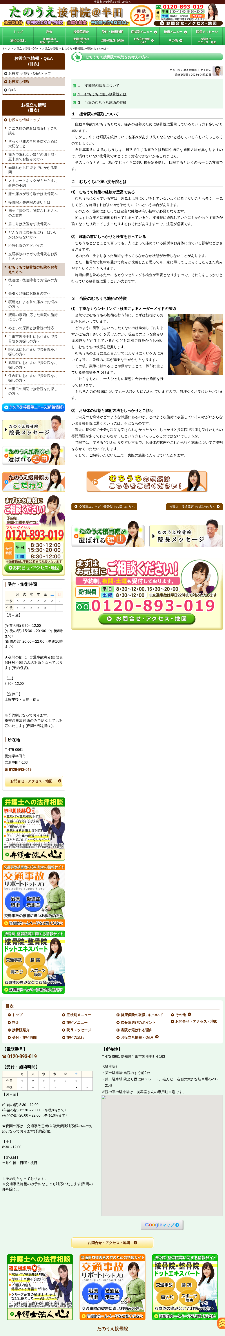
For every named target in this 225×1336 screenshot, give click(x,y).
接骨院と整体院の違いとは (29, 202)
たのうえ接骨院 (112, 1328)
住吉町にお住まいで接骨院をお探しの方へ (33, 378)
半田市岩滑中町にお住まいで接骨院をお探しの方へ (33, 339)
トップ (18, 31)
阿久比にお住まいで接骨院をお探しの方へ (33, 352)
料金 (16, 1022)
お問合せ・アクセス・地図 (31, 781)
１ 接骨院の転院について (98, 85)
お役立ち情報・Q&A (26, 48)
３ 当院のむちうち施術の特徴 (102, 102)
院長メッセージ (79, 1030)
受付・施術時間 (25, 1037)
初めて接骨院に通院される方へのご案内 (33, 213)
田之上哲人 (204, 70)
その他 (181, 1015)
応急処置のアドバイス (26, 245)
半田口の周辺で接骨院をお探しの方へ (33, 391)
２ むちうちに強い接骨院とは (102, 94)
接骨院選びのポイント (138, 1022)
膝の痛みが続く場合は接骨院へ (33, 194)
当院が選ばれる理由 (136, 1030)
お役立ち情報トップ (24, 120)
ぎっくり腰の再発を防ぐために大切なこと (33, 143)
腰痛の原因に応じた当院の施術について (33, 317)
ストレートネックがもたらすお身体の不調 (33, 183)
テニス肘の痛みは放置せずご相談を (33, 131)
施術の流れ (75, 1037)
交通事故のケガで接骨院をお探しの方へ (106, 506)
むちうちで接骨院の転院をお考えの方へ (33, 269)
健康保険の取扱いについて (142, 1015)
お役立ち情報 (50, 48)
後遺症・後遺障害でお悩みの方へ (192, 506)
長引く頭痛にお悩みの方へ (29, 293)
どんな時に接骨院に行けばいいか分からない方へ (33, 235)
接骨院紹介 (21, 1030)
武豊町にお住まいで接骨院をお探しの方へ (33, 365)
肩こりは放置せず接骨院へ (29, 224)
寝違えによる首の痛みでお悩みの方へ (33, 304)
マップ (159, 1225)
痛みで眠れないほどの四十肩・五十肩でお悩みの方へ (33, 157)
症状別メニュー (79, 1015)
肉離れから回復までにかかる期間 (33, 170)
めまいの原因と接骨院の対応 (31, 328)
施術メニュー (77, 1022)
